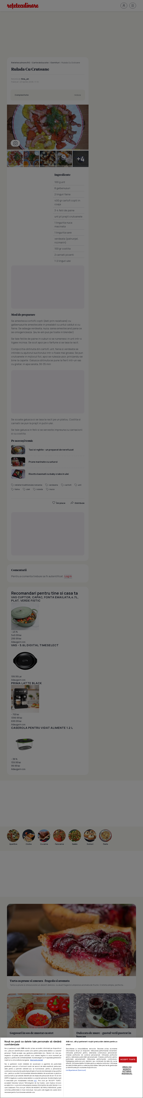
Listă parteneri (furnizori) (76, 1070)
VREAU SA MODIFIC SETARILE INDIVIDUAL (127, 1070)
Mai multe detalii (36, 1060)
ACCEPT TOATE (127, 1059)
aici (35, 1080)
